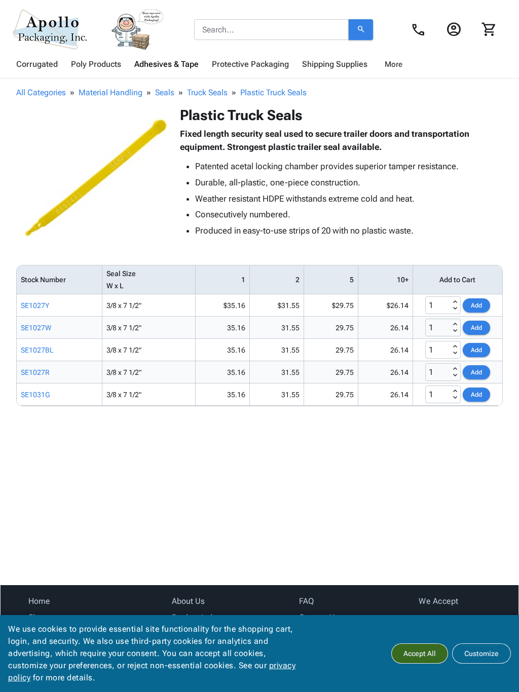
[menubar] (259, 64)
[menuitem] (37, 64)
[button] (96, 178)
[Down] (455, 308)
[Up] (455, 302)
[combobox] (271, 30)
